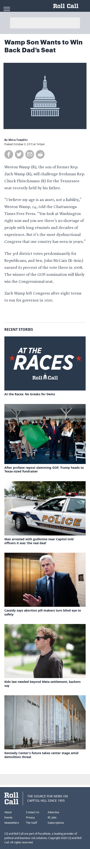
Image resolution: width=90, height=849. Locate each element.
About (8, 812)
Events (8, 817)
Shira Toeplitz (18, 140)
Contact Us (32, 812)
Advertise (53, 812)
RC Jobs (52, 817)
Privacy (30, 817)
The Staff (31, 823)
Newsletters (11, 823)
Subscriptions (56, 823)
